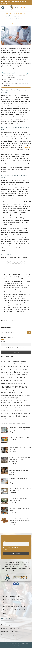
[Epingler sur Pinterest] (20, 262)
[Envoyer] (29, 332)
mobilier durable (6, 402)
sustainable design (7, 408)
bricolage (14, 372)
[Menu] (2, 7)
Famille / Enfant (13, 13)
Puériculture (22, 13)
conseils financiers (12, 374)
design (3, 377)
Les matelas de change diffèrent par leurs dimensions (15, 76)
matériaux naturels (7, 400)
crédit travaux (23, 374)
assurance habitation (18, 369)
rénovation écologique (18, 405)
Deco (7, 13)
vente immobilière (6, 416)
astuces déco (5, 372)
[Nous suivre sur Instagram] (17, 583)
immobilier (13, 398)
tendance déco (17, 408)
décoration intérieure (14, 386)
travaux (12, 413)
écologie (17, 416)
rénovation (6, 405)
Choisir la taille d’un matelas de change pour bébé (16, 80)
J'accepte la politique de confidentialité (15, 347)
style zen (28, 405)
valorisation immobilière (22, 413)
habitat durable (16, 395)
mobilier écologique (17, 402)
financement (6, 395)
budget (20, 372)
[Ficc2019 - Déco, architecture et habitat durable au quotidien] (17, 8)
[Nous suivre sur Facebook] (14, 583)
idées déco (4, 398)
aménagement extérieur (21, 361)
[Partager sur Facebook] (11, 262)
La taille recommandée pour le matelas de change (16, 84)
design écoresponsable (16, 380)
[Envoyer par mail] (17, 262)
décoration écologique (9, 390)
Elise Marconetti (23, 23)
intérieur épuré (21, 398)
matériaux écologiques (20, 400)
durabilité (5, 383)
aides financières (7, 361)
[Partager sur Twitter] (14, 262)
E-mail (3, 341)
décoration (22, 383)
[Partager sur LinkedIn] (23, 262)
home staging (26, 395)
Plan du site (16, 645)
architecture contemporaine (9, 366)
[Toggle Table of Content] (27, 73)
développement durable (11, 392)
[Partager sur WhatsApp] (8, 262)
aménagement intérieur (9, 364)
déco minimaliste (13, 383)
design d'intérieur (12, 377)
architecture (22, 364)
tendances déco (8, 410)
